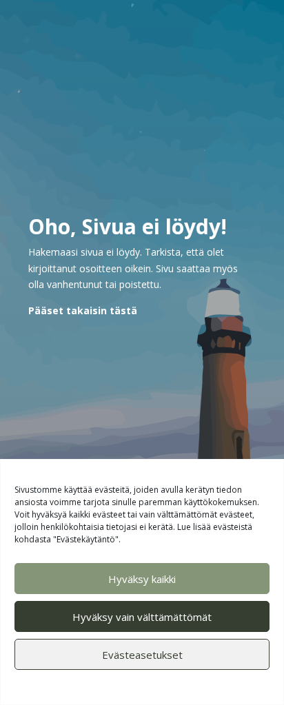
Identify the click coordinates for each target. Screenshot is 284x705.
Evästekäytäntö (100, 685)
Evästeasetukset (142, 655)
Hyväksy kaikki (142, 579)
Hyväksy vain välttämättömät (142, 617)
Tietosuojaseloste (171, 685)
